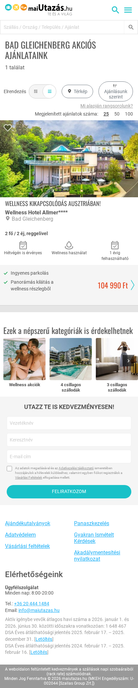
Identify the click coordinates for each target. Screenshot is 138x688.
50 (117, 114)
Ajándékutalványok (27, 523)
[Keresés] (131, 27)
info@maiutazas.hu (39, 610)
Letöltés (44, 639)
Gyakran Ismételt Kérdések (94, 538)
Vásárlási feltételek (27, 546)
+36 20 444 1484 (31, 603)
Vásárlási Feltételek (28, 477)
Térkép (80, 91)
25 (106, 114)
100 (129, 114)
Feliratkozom (69, 491)
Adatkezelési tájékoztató (76, 468)
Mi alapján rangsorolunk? (106, 106)
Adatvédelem (20, 535)
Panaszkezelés (91, 523)
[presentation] (130, 361)
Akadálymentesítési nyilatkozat (97, 555)
